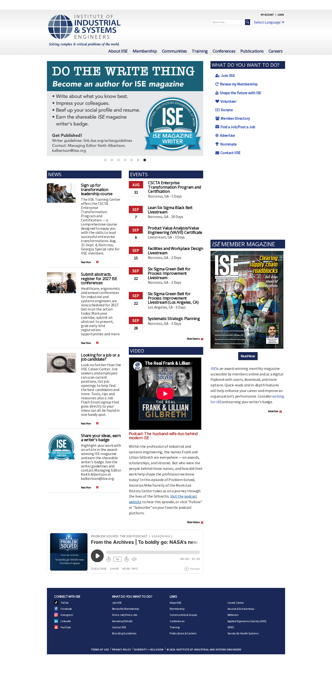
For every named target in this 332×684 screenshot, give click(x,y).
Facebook (66, 609)
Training (200, 51)
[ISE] (246, 299)
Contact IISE (230, 152)
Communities (174, 51)
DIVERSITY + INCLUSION (149, 649)
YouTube (65, 627)
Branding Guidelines (124, 633)
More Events (193, 338)
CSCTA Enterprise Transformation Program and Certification (174, 187)
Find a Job (118, 615)
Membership (145, 51)
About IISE (118, 51)
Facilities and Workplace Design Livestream (175, 250)
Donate (227, 109)
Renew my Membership (238, 84)
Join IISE (228, 75)
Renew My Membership (125, 609)
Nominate (228, 144)
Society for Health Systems (243, 633)
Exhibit (128, 621)
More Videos (193, 522)
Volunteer (228, 101)
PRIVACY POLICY (121, 649)
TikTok (65, 602)
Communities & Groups (183, 615)
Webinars (232, 615)
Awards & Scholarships (240, 609)
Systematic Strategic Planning (174, 318)
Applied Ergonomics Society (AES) (246, 621)
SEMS (230, 627)
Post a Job (131, 615)
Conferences (224, 51)
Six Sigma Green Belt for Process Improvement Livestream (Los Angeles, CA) (173, 298)
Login (281, 14)
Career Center (235, 602)
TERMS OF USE (100, 649)
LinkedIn (66, 621)
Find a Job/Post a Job (237, 126)
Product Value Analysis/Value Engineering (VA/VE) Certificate (175, 230)
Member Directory (235, 118)
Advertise (227, 135)
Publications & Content (183, 633)
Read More (86, 262)
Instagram (67, 615)
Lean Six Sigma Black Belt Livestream (170, 210)
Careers (276, 51)
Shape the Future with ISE (240, 92)
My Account (267, 14)
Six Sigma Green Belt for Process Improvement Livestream (169, 273)
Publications (252, 51)
